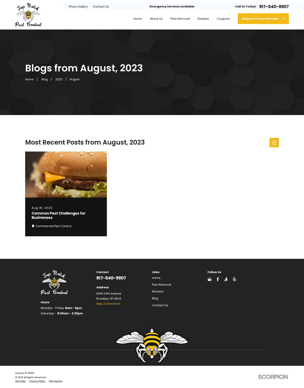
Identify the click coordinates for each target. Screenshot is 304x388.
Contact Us (101, 7)
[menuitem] (20, 381)
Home (156, 278)
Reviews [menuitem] (203, 19)
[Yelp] (234, 279)
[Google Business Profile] (210, 279)
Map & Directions (108, 304)
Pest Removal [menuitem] (180, 19)
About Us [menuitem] (156, 19)
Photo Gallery (78, 7)
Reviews (157, 291)
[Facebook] (218, 279)
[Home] (28, 15)
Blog (155, 298)
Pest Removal (161, 285)
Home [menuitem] (137, 19)
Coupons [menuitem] (223, 19)
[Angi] (226, 279)
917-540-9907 (274, 6)
